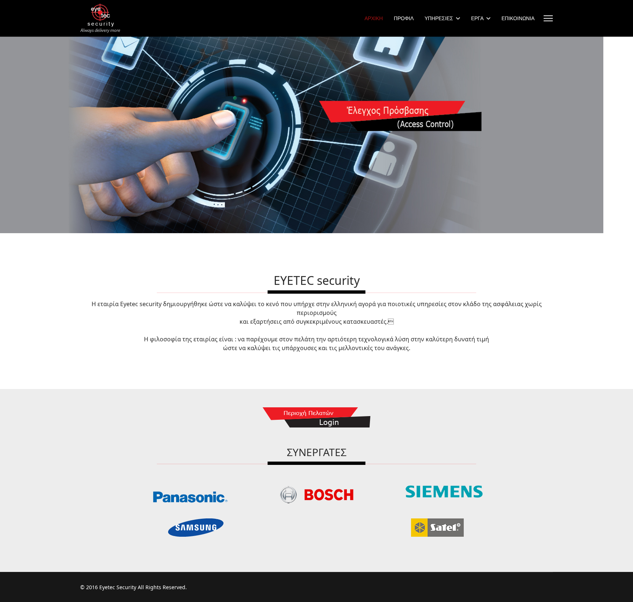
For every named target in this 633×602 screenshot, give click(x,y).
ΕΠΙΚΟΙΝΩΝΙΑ (517, 18)
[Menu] (548, 18)
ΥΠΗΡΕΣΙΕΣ (439, 18)
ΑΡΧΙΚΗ (373, 18)
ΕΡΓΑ (477, 18)
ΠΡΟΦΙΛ (404, 18)
